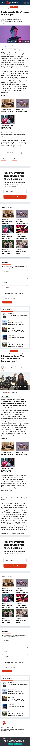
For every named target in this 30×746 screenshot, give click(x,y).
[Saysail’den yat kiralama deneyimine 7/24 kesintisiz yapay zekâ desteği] (15, 322)
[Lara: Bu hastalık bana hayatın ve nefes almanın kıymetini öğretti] (22, 232)
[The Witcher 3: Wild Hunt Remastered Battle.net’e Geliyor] (15, 330)
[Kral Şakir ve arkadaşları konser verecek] (22, 106)
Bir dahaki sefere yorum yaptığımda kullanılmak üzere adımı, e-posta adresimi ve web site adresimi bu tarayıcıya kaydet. (15, 295)
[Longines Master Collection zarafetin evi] (7, 106)
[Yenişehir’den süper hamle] (15, 337)
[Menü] (2, 2)
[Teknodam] (12, 3)
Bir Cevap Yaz (6, 262)
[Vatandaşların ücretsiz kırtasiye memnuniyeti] (15, 315)
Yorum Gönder (7, 302)
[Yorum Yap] (3, 49)
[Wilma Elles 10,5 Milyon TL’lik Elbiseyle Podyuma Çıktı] (8, 247)
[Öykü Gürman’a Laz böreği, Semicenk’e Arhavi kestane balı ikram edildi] (7, 122)
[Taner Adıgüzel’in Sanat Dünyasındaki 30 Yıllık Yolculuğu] (22, 247)
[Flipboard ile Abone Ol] (15, 46)
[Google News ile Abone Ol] (6, 46)
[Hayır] (28, 741)
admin (7, 19)
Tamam (10, 743)
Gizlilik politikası (18, 743)
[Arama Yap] (28, 3)
